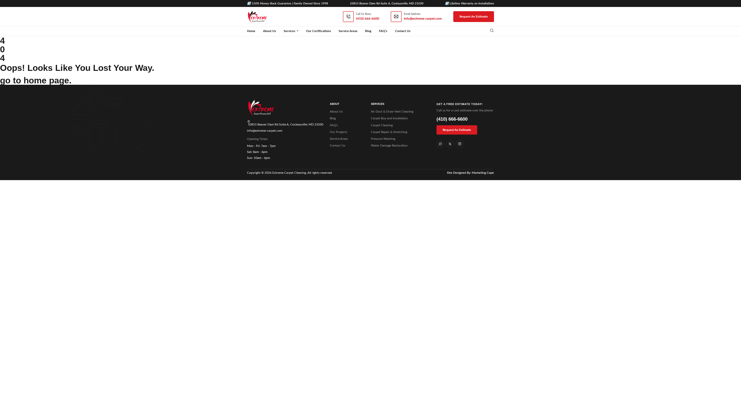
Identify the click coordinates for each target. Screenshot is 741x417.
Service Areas (348, 31)
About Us (269, 31)
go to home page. (36, 80)
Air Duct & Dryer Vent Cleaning (392, 111)
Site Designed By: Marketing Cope (470, 172)
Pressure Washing (383, 138)
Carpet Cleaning (382, 125)
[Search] (492, 31)
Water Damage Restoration (389, 145)
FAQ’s (383, 31)
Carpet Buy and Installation (389, 118)
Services (290, 31)
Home (251, 31)
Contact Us (402, 31)
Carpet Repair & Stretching (389, 132)
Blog (368, 31)
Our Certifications (318, 31)
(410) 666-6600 (452, 119)
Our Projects (338, 132)
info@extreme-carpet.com (264, 130)
